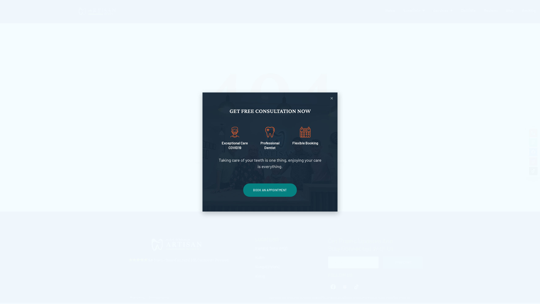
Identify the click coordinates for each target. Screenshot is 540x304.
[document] (270, 152)
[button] (331, 98)
